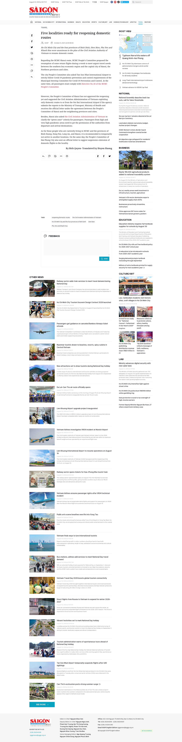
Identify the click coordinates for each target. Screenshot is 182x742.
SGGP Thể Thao (67, 2)
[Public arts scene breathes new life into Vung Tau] (42, 521)
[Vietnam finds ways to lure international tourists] (42, 542)
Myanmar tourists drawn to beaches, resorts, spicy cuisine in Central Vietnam (82, 346)
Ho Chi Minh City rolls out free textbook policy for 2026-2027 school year (136, 245)
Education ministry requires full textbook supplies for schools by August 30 (136, 225)
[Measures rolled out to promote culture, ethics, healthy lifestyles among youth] (145, 311)
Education (86, 22)
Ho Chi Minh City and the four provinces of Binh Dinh (69, 222)
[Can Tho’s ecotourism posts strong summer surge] (42, 691)
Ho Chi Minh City (48, 22)
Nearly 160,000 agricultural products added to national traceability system (134, 173)
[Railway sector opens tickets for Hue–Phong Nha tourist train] (42, 479)
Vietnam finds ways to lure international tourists (77, 536)
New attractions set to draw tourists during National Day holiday (83, 366)
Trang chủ (31, 22)
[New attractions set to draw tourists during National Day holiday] (42, 373)
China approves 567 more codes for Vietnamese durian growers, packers (132, 212)
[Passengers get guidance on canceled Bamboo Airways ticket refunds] (42, 330)
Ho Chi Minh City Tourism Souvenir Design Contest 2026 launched (84, 302)
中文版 (94, 2)
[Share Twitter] (31, 47)
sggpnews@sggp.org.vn (38, 735)
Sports (94, 22)
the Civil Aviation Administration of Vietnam (85, 116)
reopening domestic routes (61, 217)
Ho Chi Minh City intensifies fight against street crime (134, 385)
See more (41, 704)
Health (78, 22)
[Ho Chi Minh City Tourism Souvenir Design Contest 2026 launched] (42, 309)
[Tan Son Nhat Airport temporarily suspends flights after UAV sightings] (42, 670)
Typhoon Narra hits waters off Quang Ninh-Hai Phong (136, 57)
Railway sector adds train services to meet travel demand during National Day (83, 282)
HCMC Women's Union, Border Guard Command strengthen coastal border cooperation (133, 132)
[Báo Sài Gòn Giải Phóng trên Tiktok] (118, 2)
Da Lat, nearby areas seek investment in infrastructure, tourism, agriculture (134, 192)
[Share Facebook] (31, 41)
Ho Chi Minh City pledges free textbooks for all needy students (136, 74)
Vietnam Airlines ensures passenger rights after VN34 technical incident (83, 494)
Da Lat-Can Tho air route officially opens (73, 387)
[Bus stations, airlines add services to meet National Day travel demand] (42, 564)
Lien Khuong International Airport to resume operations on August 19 (84, 452)
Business (71, 22)
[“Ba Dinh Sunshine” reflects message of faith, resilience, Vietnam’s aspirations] (145, 336)
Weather (148, 22)
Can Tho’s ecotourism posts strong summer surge (78, 684)
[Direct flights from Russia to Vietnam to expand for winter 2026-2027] (42, 606)
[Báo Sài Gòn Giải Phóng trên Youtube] (115, 2)
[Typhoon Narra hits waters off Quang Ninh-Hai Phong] (136, 43)
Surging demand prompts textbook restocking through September (132, 259)
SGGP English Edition (44, 12)
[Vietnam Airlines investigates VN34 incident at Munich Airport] (42, 436)
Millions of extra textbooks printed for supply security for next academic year (135, 266)
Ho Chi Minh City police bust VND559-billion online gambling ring (135, 392)
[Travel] (31, 76)
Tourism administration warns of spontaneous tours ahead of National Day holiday (82, 643)
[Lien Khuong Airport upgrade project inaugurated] (42, 415)
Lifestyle (133, 22)
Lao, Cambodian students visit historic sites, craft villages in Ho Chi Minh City (135, 299)
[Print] (31, 59)
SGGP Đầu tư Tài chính (82, 2)
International (61, 22)
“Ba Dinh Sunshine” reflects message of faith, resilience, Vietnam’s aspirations (144, 348)
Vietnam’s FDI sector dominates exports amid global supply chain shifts (134, 198)
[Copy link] (31, 65)
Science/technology (121, 22)
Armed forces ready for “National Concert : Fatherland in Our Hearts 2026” (126, 323)
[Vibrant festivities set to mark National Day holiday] (42, 627)
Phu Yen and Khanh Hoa (60, 226)
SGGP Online (55, 2)
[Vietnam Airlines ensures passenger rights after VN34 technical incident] (42, 500)
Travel (140, 22)
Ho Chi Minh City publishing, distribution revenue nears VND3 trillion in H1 (126, 348)
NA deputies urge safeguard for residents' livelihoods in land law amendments (134, 140)
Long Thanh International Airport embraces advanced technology (137, 81)
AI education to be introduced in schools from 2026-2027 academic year (134, 252)
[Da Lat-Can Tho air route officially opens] (42, 394)
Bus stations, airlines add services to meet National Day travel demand (82, 558)
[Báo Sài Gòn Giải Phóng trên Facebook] (111, 2)
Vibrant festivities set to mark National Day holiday (78, 620)
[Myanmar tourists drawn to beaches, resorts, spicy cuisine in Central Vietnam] (42, 352)
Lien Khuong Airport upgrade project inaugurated (77, 408)
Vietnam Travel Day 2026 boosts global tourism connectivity (82, 578)
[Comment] (31, 70)
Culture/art (103, 22)
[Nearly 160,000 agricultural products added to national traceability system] (136, 160)
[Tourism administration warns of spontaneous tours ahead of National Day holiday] (42, 648)
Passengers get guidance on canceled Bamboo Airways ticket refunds (82, 324)
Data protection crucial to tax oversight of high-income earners (134, 399)
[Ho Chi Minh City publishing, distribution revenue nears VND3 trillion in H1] (127, 336)
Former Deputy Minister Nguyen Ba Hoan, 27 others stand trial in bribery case (135, 406)
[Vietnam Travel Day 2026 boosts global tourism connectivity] (42, 585)
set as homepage (147, 730)
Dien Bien (91, 222)
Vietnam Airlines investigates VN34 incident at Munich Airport (82, 430)
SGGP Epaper (104, 2)
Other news (36, 277)
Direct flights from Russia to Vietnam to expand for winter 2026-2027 (83, 600)
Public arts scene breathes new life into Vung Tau (77, 514)
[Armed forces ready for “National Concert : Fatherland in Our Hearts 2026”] (127, 311)
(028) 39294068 (35, 732)
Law (110, 22)
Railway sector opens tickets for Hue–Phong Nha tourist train (82, 472)
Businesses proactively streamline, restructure (132, 205)
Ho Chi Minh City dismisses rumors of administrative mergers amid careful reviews (135, 66)
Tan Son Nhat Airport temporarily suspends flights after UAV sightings (82, 664)
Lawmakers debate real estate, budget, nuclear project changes (133, 124)
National (38, 22)
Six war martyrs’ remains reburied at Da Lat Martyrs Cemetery (135, 117)
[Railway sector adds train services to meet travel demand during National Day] (42, 288)
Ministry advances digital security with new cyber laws (135, 364)
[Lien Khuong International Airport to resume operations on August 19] (42, 458)
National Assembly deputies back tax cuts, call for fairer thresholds (134, 98)
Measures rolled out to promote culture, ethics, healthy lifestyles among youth (144, 323)
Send (106, 259)
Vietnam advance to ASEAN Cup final (135, 87)
